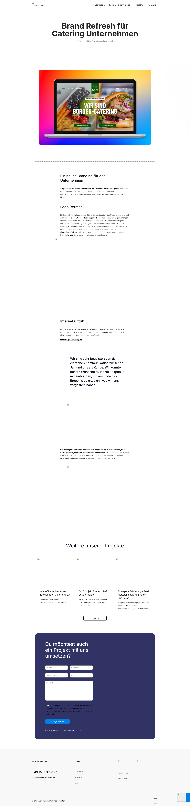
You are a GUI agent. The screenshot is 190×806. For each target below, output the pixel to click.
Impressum (122, 778)
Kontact (78, 783)
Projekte (78, 777)
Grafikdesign (97, 41)
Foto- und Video (84, 41)
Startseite (79, 771)
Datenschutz (123, 774)
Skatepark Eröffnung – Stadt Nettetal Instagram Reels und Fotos (133, 594)
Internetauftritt (109, 41)
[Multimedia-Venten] (37, 5)
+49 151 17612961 (45, 772)
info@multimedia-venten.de (43, 777)
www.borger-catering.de (71, 339)
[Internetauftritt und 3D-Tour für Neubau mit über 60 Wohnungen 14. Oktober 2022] (183, 797)
